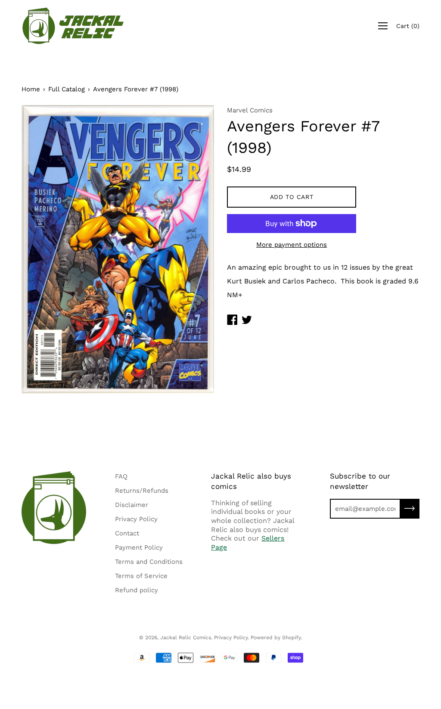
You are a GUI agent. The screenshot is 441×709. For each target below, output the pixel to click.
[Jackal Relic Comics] (73, 25)
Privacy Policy (136, 519)
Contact (127, 533)
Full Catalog (66, 89)
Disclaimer (131, 505)
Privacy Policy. (231, 637)
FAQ (121, 476)
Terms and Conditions (149, 562)
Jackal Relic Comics (185, 637)
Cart (407, 25)
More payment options (291, 245)
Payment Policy (139, 547)
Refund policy (136, 590)
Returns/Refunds (141, 490)
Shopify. (292, 637)
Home (31, 89)
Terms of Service (141, 576)
